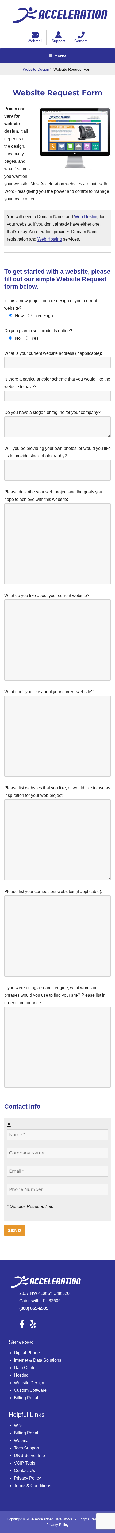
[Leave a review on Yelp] (35, 1326)
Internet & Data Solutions (37, 1360)
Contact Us (24, 1470)
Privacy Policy (27, 1478)
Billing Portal (26, 1397)
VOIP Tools (24, 1463)
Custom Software (30, 1390)
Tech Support (26, 1448)
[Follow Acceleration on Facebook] (24, 1326)
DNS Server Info (29, 1455)
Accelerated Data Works (53, 1519)
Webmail (22, 1440)
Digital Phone (27, 1352)
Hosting (21, 1375)
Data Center (25, 1367)
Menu (60, 55)
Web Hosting (86, 216)
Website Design (29, 1382)
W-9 (18, 1425)
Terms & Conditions (32, 1485)
